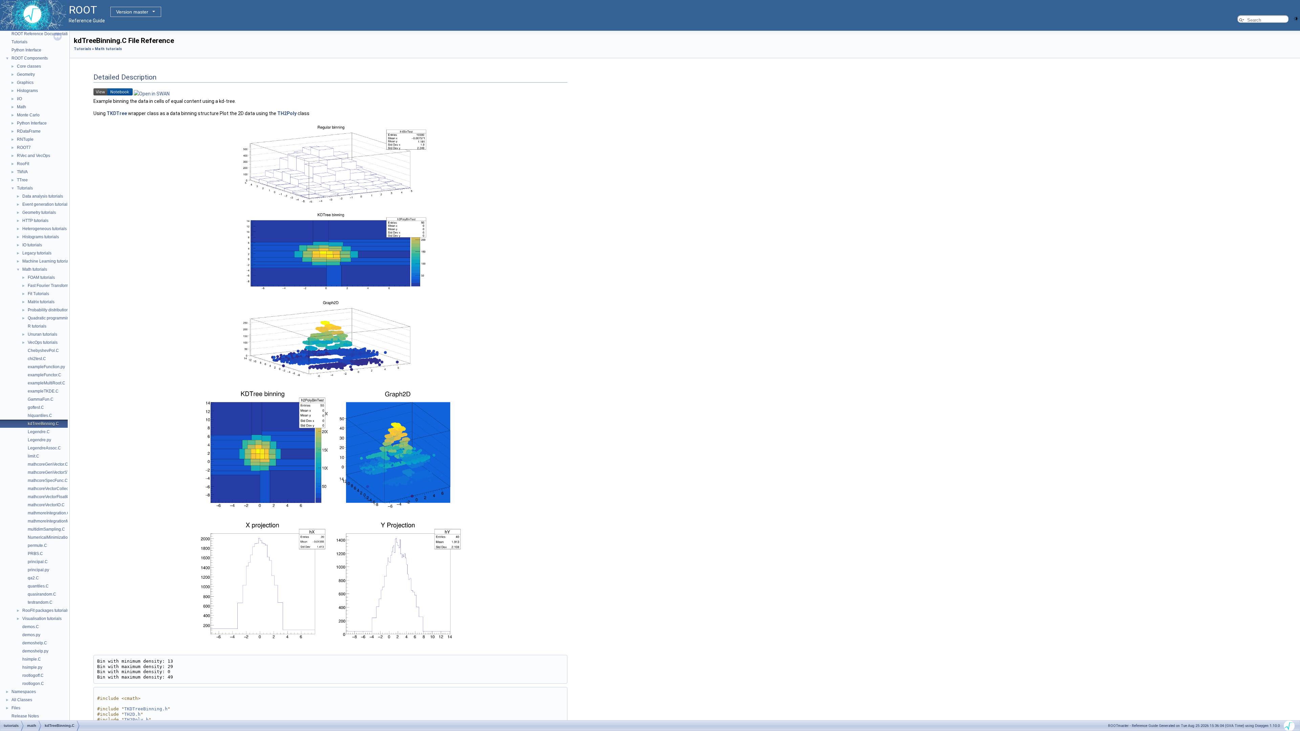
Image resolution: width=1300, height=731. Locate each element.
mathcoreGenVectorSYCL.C (53, 472)
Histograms (27, 90)
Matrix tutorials (41, 302)
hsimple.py (32, 667)
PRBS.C (35, 553)
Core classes (29, 66)
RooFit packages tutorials (45, 610)
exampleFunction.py (46, 366)
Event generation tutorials (45, 204)
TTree (22, 180)
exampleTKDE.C (43, 391)
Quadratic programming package (58, 318)
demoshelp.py (35, 651)
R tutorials (37, 326)
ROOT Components (30, 58)
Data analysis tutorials (42, 196)
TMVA (22, 172)
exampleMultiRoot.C (46, 383)
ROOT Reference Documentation (42, 33)
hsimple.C (31, 659)
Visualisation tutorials (42, 618)
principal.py (38, 570)
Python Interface (26, 50)
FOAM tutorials (41, 277)
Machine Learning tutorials (46, 261)
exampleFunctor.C (44, 375)
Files (16, 708)
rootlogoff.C (33, 675)
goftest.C (36, 407)
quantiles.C (38, 586)
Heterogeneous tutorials (44, 228)
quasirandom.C (42, 594)
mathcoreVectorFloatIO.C (51, 496)
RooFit (23, 163)
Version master (132, 12)
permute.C (37, 545)
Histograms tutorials (40, 237)
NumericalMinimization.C (51, 537)
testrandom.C (40, 602)
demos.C (30, 626)
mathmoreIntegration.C (49, 513)
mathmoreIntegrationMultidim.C (57, 521)
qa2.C (33, 578)
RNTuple (25, 139)
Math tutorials (34, 269)
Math (21, 107)
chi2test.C (37, 358)
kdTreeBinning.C (43, 423)
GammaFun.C (40, 399)
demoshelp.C (34, 643)
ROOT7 (24, 147)
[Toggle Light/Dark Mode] (1296, 18)
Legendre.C (39, 431)
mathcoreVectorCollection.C (53, 488)
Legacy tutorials (36, 253)
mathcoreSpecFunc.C (48, 480)
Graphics (25, 82)
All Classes (22, 699)
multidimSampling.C (46, 529)
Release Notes (25, 716)
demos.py (31, 635)
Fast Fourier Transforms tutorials (57, 285)
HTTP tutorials (35, 220)
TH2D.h (132, 714)
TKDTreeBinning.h (146, 708)
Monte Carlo (28, 115)
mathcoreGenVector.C (48, 464)
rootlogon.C (33, 683)
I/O (19, 98)
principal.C (38, 561)
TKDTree (117, 113)
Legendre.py (39, 440)
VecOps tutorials (43, 342)
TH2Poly (287, 113)
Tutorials (19, 42)
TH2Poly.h (136, 719)
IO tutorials (32, 245)
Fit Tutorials (38, 293)
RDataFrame (29, 131)
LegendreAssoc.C (44, 448)
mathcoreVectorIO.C (46, 505)
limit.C (33, 456)
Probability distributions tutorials (57, 310)
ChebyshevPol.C (43, 350)
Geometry (26, 74)
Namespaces (24, 691)
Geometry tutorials (39, 212)
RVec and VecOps (33, 155)
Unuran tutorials (42, 334)
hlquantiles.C (40, 415)
